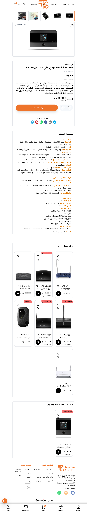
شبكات (51, 473)
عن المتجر (28, 469)
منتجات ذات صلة (65, 246)
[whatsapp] (41, 122)
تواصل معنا (35, 4)
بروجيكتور (38, 480)
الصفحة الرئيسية (68, 4)
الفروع (29, 477)
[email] (50, 122)
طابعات (39, 473)
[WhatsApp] (59, 493)
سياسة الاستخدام (18, 470)
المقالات (28, 473)
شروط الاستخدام (28, 487)
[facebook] (45, 122)
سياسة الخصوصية (28, 481)
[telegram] (32, 122)
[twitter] (54, 122)
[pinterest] (37, 122)
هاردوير (39, 477)
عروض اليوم (55, 4)
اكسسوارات (37, 469)
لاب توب (50, 480)
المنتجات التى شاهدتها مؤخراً (60, 404)
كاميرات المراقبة (48, 477)
